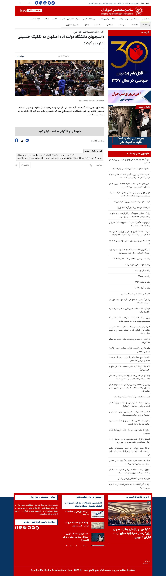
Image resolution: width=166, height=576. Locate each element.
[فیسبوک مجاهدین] (36, 3)
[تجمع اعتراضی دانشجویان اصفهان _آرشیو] (59, 78)
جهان (86, 24)
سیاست (122, 24)
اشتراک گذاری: (97, 141)
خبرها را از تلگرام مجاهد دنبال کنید (59, 131)
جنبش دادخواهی (73, 19)
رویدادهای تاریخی (88, 19)
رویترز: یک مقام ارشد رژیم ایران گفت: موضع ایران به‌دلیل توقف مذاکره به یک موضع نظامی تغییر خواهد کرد (129, 388)
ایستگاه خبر (134, 19)
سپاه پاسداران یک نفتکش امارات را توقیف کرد (131, 168)
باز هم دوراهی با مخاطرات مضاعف (77, 513)
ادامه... (42, 514)
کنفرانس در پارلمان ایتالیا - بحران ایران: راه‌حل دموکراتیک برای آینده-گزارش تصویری (132, 533)
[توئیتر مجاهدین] (40, 3)
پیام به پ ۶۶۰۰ (144, 276)
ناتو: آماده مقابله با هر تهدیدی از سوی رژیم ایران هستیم (129, 161)
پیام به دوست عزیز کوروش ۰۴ (137, 264)
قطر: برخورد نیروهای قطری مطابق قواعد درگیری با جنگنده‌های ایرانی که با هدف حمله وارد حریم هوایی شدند (129, 330)
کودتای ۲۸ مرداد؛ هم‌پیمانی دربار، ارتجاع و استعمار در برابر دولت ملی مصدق (129, 413)
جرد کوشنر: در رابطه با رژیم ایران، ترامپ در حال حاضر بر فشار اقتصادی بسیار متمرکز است (129, 377)
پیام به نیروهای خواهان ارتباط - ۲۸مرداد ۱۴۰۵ (131, 259)
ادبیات (62, 19)
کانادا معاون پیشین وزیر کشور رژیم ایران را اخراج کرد (129, 242)
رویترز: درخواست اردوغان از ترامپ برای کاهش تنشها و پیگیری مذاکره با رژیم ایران (129, 404)
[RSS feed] (53, 3)
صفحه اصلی (146, 19)
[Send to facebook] (16, 140)
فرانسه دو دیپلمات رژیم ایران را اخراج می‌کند (132, 201)
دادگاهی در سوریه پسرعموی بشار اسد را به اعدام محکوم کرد (129, 341)
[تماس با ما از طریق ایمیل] (33, 528)
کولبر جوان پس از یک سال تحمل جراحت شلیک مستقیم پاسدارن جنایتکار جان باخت (112, 3)
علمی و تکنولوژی (71, 24)
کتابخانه (54, 19)
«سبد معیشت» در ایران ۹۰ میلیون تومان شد (132, 397)
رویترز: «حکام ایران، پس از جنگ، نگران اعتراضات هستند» (129, 431)
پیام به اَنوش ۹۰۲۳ (142, 288)
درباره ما (46, 19)
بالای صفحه (146, 561)
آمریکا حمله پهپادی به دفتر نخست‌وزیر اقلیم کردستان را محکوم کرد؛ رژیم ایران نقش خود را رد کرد (129, 451)
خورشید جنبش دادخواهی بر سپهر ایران (134, 478)
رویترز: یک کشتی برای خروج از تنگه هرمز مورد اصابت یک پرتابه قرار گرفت (129, 422)
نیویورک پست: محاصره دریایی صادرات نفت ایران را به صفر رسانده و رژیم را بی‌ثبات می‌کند (129, 471)
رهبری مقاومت (103, 19)
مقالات (114, 19)
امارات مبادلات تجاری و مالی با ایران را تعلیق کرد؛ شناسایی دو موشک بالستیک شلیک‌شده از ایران (129, 233)
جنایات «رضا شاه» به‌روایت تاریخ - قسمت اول (77, 524)
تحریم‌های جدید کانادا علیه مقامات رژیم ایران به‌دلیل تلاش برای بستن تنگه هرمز (129, 185)
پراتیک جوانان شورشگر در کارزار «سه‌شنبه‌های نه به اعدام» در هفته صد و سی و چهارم (129, 215)
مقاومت (134, 24)
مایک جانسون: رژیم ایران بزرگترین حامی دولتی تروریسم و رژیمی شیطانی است (129, 462)
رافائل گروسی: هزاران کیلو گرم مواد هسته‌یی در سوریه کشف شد (129, 301)
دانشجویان (25, 165)
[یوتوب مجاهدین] (45, 3)
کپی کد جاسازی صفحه (93, 151)
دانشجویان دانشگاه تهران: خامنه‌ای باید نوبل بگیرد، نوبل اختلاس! (76, 537)
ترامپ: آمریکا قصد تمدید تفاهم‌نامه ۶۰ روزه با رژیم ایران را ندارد (129, 486)
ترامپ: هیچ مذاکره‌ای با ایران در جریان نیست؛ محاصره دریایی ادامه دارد (129, 359)
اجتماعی (109, 24)
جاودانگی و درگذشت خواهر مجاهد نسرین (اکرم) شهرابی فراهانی (129, 350)
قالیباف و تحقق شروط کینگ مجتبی (135, 294)
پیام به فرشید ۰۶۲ (142, 270)
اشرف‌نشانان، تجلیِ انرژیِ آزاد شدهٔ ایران (133, 207)
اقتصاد (97, 24)
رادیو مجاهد (123, 19)
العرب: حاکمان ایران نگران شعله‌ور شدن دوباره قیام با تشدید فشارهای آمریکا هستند (129, 176)
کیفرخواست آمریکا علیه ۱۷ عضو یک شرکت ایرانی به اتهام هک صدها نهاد (129, 224)
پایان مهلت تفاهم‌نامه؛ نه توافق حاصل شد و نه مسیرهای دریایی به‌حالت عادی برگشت (129, 319)
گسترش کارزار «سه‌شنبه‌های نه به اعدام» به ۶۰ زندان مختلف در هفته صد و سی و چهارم (129, 441)
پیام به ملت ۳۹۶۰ (142, 282)
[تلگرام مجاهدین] (49, 3)
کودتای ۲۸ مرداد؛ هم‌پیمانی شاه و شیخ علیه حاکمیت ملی (129, 310)
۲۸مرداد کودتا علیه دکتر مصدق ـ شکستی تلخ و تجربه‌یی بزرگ (129, 368)
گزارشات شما (35, 19)
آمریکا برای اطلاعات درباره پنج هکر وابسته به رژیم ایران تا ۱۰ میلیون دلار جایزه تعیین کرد (129, 251)
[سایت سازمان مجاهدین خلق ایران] (83, 11)
